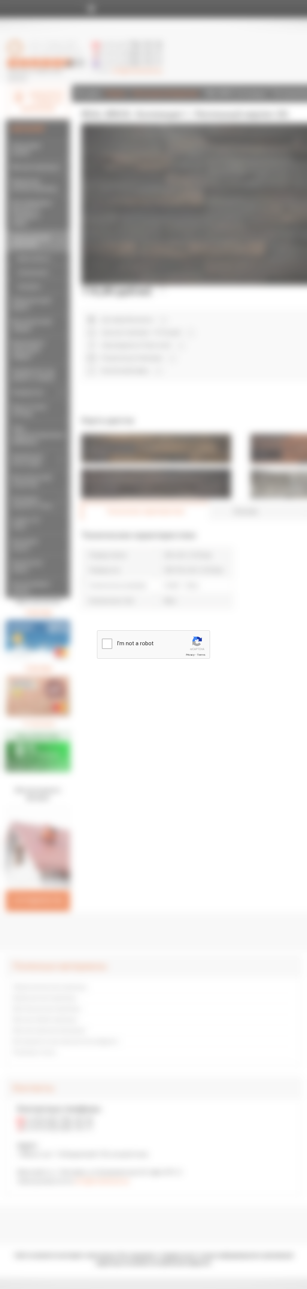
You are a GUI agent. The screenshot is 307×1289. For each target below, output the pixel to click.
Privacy (190, 654)
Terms (201, 654)
